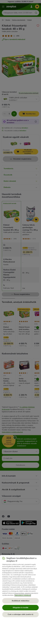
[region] (20, 587)
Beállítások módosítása (20, 601)
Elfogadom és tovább (20, 607)
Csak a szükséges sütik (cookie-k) (20, 614)
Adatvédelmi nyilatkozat (23, 595)
